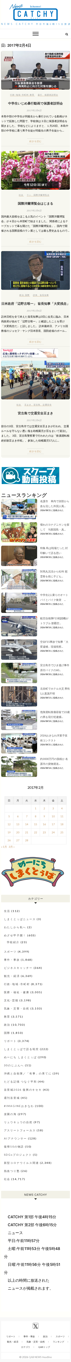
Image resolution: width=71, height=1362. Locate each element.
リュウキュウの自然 (18, 1122)
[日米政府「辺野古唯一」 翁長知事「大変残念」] (35, 270)
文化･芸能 (11, 1000)
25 (61, 832)
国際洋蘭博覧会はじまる (35, 203)
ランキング (58, 1341)
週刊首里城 (12, 1097)
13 (17, 824)
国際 (27, 295)
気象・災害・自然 (16, 1008)
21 (26, 832)
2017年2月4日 (34, 110)
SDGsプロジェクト (18, 1154)
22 (35, 832)
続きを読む (35, 141)
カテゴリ (25, 1347)
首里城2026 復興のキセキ (23, 1089)
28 (26, 840)
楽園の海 (10, 1114)
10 (53, 816)
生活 (7, 911)
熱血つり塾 (12, 1171)
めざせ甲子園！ (15, 935)
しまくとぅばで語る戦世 (21, 1049)
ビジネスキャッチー (18, 967)
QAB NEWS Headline (40, 1357)
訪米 (35, 295)
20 (17, 832)
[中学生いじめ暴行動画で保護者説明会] (35, 70)
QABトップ (44, 1347)
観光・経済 (12, 976)
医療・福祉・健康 (16, 992)
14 (26, 824)
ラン (29, 195)
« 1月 (4, 846)
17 (53, 824)
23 (44, 832)
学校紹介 (13, 942)
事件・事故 (12, 959)
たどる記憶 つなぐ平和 (20, 1081)
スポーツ (10, 951)
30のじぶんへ (14, 1065)
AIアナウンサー (15, 1138)
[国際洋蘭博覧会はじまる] (35, 170)
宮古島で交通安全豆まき (35, 413)
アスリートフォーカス (20, 1130)
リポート (10, 1041)
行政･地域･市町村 (19, 95)
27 (17, 840)
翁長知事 (44, 295)
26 (9, 840)
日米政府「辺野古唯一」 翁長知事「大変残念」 (35, 303)
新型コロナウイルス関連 (21, 1162)
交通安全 (47, 404)
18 (61, 824)
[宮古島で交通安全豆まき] (35, 380)
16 (44, 824)
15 (35, 824)
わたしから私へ (15, 927)
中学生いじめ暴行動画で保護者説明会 (35, 103)
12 (9, 824)
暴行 (40, 95)
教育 (32, 95)
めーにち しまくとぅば (20, 1057)
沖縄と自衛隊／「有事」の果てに (28, 1073)
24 (53, 832)
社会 (21, 195)
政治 (21, 295)
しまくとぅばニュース (20, 919)
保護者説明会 (51, 95)
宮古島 (37, 404)
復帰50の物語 (14, 1146)
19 (9, 832)
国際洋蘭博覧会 (41, 195)
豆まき (27, 404)
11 (61, 816)
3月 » (12, 846)
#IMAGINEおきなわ (19, 1106)
